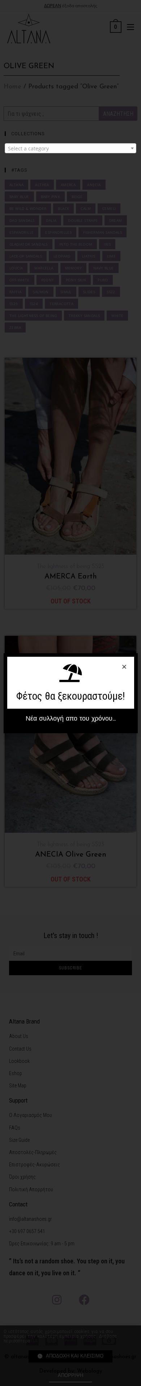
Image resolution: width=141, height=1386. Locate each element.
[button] (70, 719)
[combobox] (70, 148)
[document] (70, 693)
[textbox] (70, 149)
